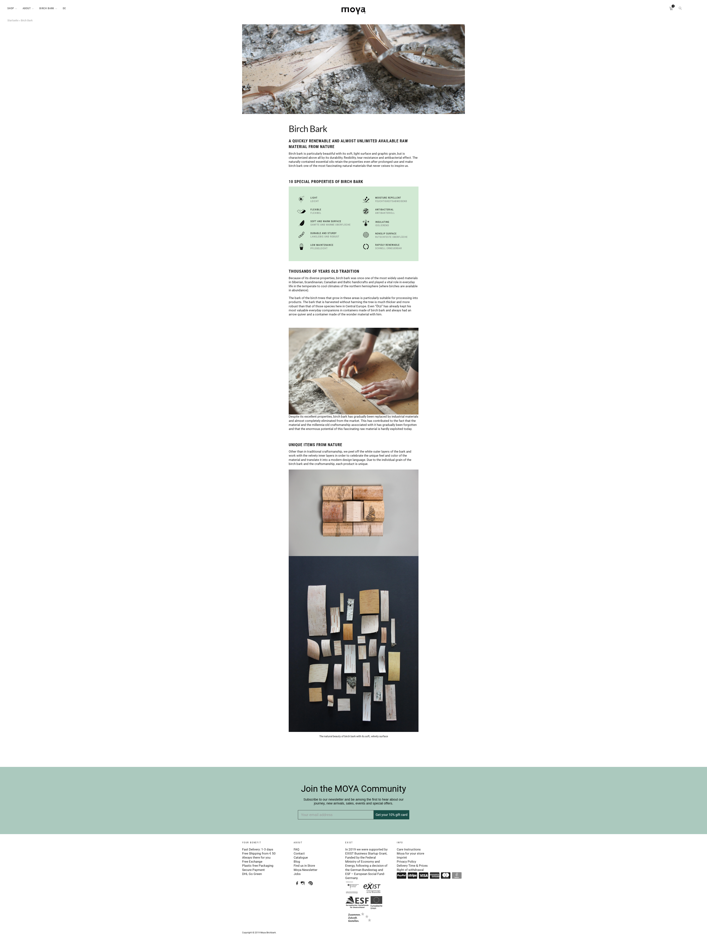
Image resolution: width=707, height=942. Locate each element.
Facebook (296, 882)
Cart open (665, 9)
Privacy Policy (406, 861)
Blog (297, 861)
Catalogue (301, 857)
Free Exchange (252, 861)
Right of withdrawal (410, 870)
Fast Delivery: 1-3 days (257, 849)
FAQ (296, 849)
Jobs (297, 874)
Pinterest (311, 882)
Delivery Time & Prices (412, 865)
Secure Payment (253, 870)
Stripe (412, 875)
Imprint (402, 857)
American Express (434, 875)
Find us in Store (304, 865)
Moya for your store (410, 853)
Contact (299, 853)
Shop (10, 8)
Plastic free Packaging (257, 865)
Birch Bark (46, 8)
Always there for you (256, 857)
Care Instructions (409, 849)
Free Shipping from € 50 (259, 853)
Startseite (12, 20)
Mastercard (446, 875)
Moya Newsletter (305, 870)
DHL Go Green (252, 874)
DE (64, 8)
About (27, 8)
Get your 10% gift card (391, 815)
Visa (423, 875)
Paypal (401, 875)
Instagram (303, 882)
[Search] (680, 9)
